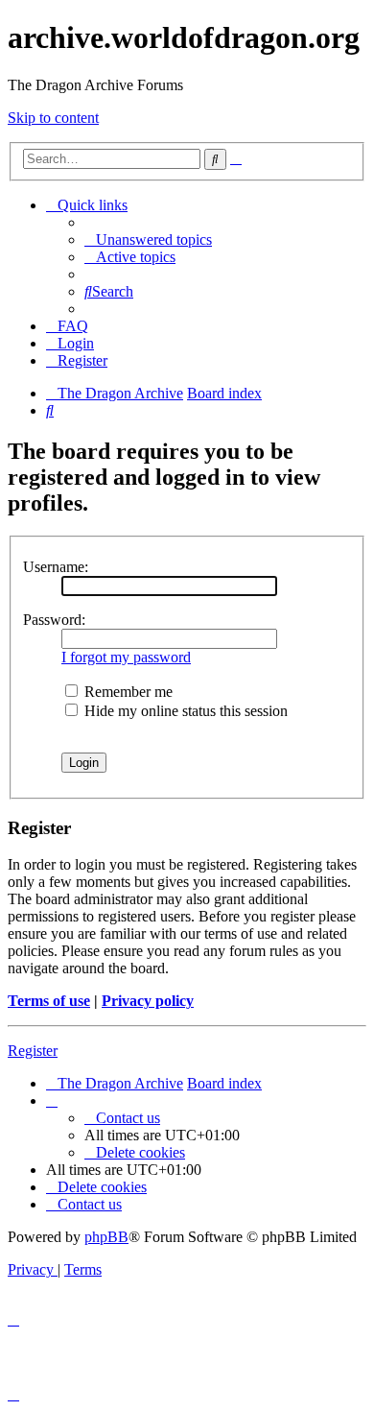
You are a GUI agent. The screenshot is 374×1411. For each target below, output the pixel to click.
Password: (54, 619)
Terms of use (49, 1000)
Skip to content (53, 117)
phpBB (106, 1237)
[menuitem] (148, 239)
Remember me (127, 691)
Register (33, 1050)
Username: (55, 567)
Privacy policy (148, 1000)
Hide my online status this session (184, 711)
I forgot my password (126, 657)
